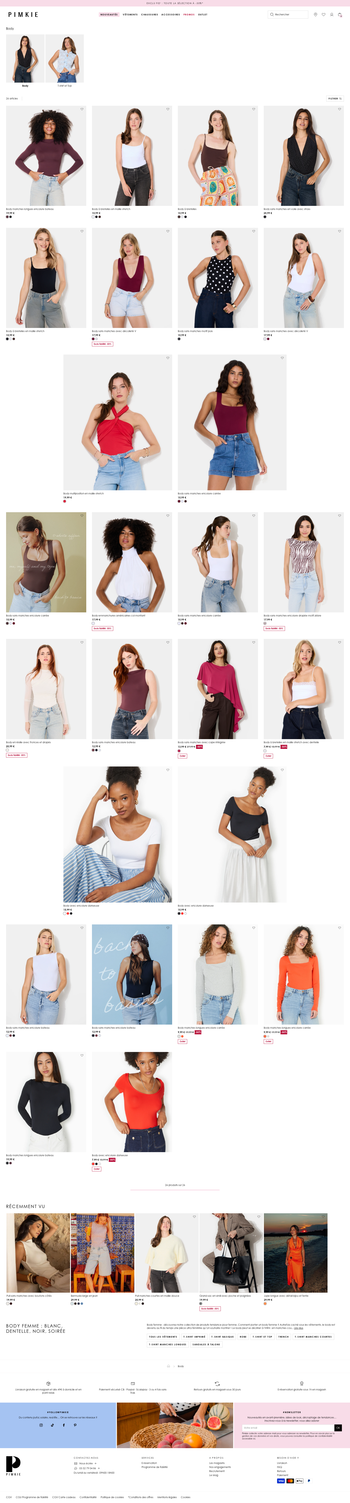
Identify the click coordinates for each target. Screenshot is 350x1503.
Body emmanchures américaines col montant (118, 615)
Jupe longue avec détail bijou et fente (286, 1295)
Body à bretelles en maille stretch (111, 209)
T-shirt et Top (262, 1336)
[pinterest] (75, 1425)
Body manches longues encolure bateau (30, 209)
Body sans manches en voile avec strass (287, 209)
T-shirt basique (222, 1336)
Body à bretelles (187, 209)
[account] (331, 14)
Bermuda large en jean (84, 1295)
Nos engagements (220, 1467)
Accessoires (170, 14)
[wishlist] (323, 14)
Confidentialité (88, 1497)
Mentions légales (167, 1497)
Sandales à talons (206, 1344)
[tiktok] (52, 1425)
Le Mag (213, 1475)
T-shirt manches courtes (313, 1336)
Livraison (282, 1463)
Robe (243, 1336)
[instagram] (41, 1425)
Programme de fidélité (155, 1467)
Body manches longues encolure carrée (201, 1027)
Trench (284, 1336)
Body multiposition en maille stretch (83, 493)
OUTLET (203, 14)
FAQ (279, 1467)
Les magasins (217, 1463)
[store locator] (315, 14)
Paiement (282, 1475)
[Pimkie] (23, 14)
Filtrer (333, 98)
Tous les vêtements (163, 1336)
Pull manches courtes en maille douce (157, 1295)
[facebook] (63, 1425)
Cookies (185, 1497)
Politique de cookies (112, 1497)
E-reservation (149, 1463)
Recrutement (217, 1471)
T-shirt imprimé (195, 1336)
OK (338, 1427)
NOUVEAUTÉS (109, 14)
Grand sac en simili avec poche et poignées (225, 1295)
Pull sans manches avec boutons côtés (29, 1295)
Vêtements (130, 14)
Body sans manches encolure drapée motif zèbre (292, 615)
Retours (281, 1471)
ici (254, 1438)
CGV (9, 1497)
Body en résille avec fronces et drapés (28, 742)
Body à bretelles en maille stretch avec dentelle (291, 742)
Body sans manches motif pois (195, 331)
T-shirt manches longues (168, 1344)
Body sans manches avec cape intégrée (201, 742)
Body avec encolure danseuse (81, 905)
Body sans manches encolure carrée (199, 493)
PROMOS (189, 14)
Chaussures (149, 14)
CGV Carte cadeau (64, 1497)
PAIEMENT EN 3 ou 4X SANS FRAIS (175, 3)
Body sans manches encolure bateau (114, 742)
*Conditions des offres (140, 1497)
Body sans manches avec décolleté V (114, 331)
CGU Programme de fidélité (32, 1497)
